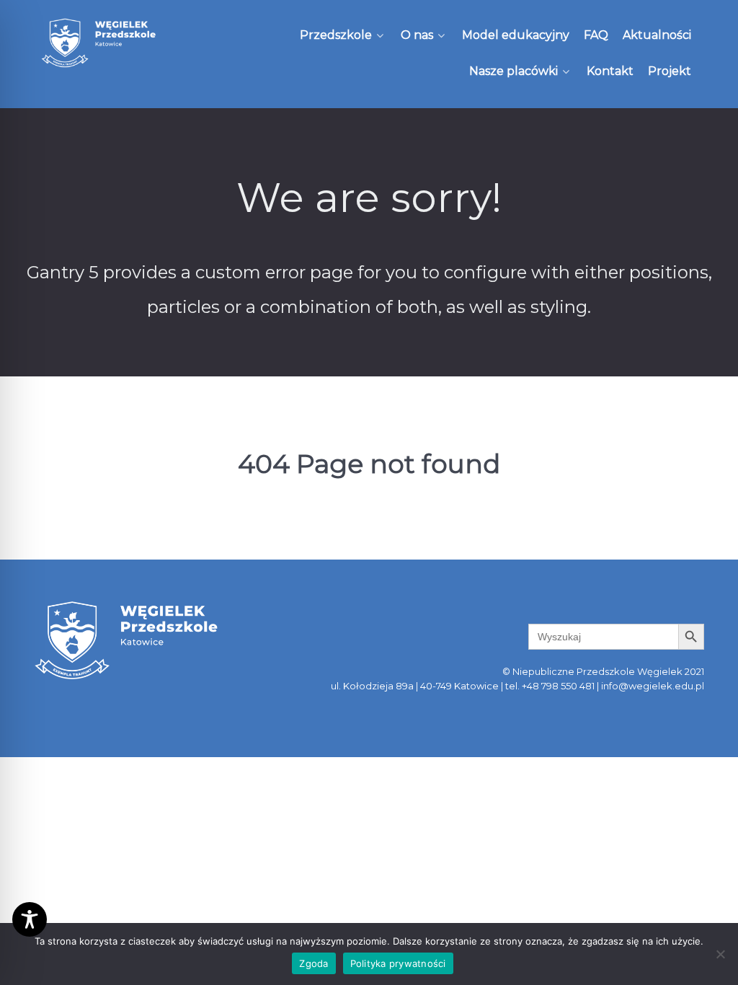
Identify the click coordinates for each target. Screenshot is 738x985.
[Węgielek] (99, 43)
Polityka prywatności (398, 963)
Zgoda (313, 963)
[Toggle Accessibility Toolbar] (29, 919)
